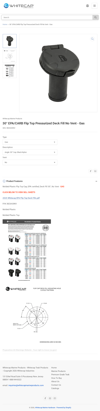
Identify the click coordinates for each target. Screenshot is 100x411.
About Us (55, 381)
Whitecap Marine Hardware (45, 408)
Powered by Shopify (64, 408)
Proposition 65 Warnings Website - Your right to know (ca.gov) (30, 350)
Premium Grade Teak (60, 374)
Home (5, 24)
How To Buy (56, 378)
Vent (5, 157)
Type (5, 137)
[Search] (95, 17)
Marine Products (58, 371)
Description (8, 147)
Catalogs (55, 388)
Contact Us (56, 385)
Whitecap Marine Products (12, 119)
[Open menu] (94, 6)
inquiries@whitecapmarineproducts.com (26, 385)
